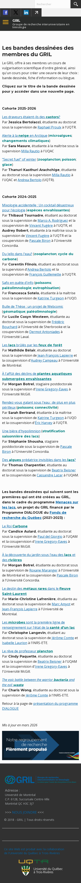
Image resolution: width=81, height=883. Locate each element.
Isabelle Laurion (14, 643)
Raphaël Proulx (49, 127)
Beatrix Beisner (64, 470)
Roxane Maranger (43, 570)
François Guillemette (45, 274)
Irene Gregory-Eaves (52, 389)
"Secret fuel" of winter (19, 159)
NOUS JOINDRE (24, 812)
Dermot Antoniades (44, 331)
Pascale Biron (39, 240)
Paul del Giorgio (50, 536)
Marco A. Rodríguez (53, 220)
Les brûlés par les (32, 345)
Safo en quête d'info (17, 282)
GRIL (16, 21)
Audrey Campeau (44, 360)
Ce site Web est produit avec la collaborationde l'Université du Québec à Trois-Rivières (34, 851)
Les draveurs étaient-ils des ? (31, 117)
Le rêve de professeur (27, 651)
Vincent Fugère (41, 225)
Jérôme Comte (63, 638)
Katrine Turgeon (51, 298)
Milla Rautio (30, 151)
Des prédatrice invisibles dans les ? (39, 460)
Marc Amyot (61, 604)
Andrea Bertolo (30, 180)
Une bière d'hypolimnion (21, 431)
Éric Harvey (43, 422)
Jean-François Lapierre (55, 355)
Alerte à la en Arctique (24, 135)
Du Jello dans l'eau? (17, 254)
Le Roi (15, 526)
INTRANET (36, 12)
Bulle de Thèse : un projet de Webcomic (32, 306)
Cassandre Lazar (50, 475)
